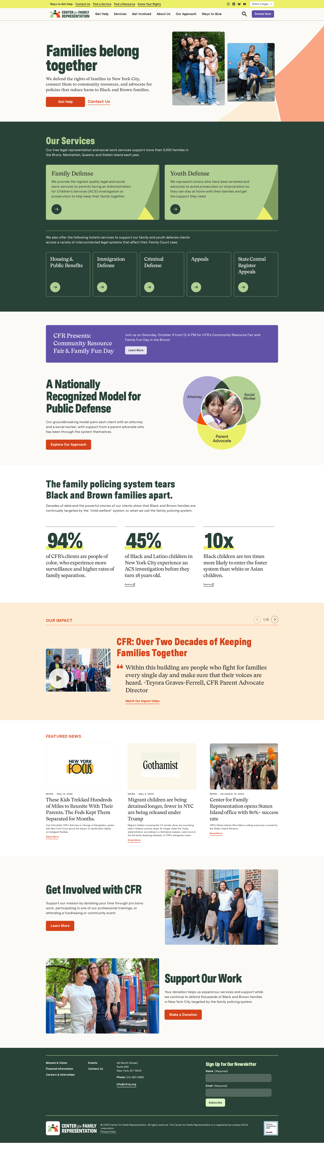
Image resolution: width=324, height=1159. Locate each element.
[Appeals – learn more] (196, 287)
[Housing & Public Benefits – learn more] (55, 287)
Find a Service (102, 4)
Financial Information (59, 1068)
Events (92, 1063)
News (49, 793)
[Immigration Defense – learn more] (102, 287)
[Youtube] (244, 4)
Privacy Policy (108, 1131)
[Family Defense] (56, 209)
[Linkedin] (233, 4)
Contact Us (82, 4)
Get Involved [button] (141, 14)
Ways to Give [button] (212, 14)
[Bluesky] (239, 4)
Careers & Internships (60, 1074)
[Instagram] (228, 4)
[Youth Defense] (175, 209)
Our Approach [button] (186, 14)
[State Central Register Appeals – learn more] (243, 287)
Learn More (135, 350)
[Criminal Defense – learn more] (149, 287)
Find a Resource (124, 4)
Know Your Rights (149, 4)
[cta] (59, 678)
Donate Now (263, 13)
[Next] (274, 619)
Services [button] (120, 14)
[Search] (244, 14)
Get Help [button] (102, 14)
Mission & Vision (56, 1063)
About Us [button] (163, 14)
